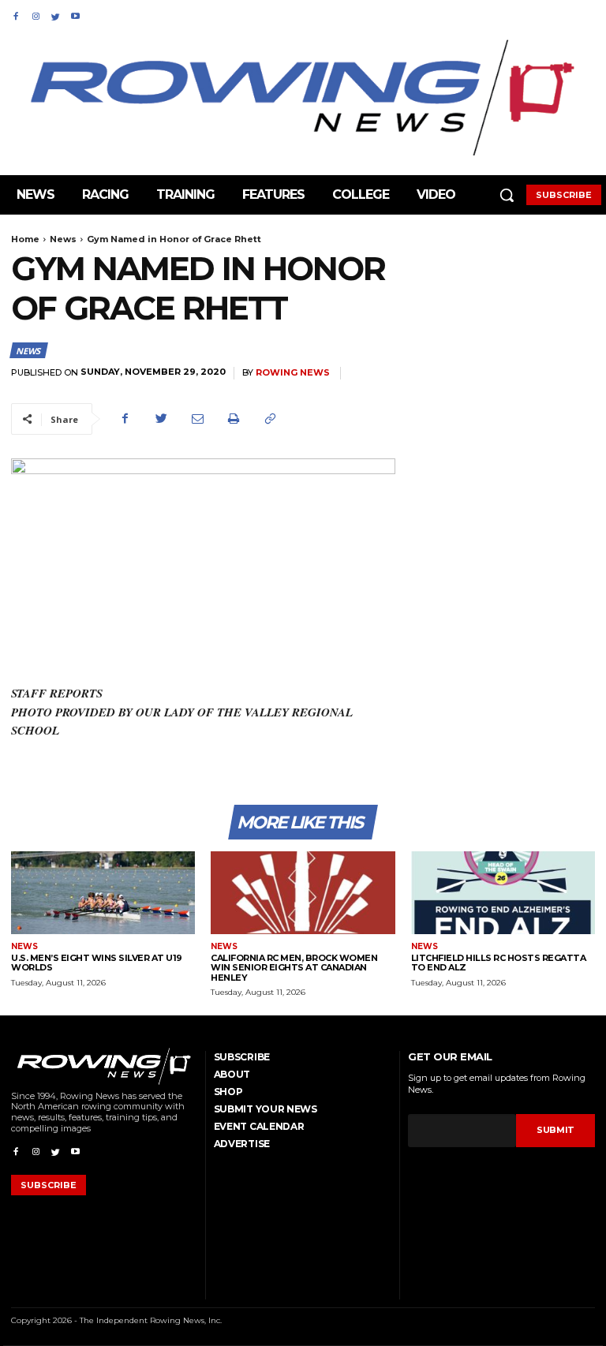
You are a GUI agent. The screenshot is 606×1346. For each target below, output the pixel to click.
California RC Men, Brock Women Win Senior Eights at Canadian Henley (294, 967)
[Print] (233, 419)
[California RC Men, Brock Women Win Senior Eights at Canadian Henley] (303, 892)
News (63, 239)
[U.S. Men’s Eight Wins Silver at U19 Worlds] (103, 892)
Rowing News (293, 373)
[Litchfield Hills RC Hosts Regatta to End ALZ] (503, 892)
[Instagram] (35, 14)
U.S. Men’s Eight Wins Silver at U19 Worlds (96, 962)
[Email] (197, 419)
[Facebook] (15, 14)
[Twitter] (56, 14)
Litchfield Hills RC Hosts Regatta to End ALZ (498, 962)
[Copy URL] (270, 419)
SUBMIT (555, 1129)
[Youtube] (75, 14)
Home (25, 239)
